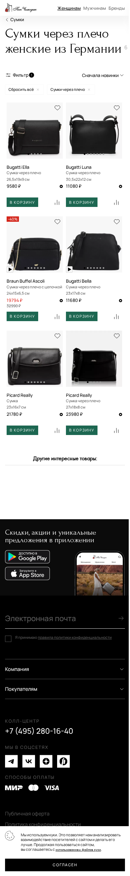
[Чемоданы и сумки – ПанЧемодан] (21, 8)
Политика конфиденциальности (43, 824)
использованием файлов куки (78, 850)
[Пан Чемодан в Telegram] (11, 761)
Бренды (117, 8)
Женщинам (69, 8)
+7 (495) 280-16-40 (39, 731)
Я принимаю (63, 637)
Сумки (17, 19)
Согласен (65, 864)
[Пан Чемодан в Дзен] (46, 761)
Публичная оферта (27, 813)
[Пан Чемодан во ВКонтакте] (28, 761)
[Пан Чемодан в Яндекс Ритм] (63, 761)
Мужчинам (94, 8)
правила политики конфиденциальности (75, 637)
